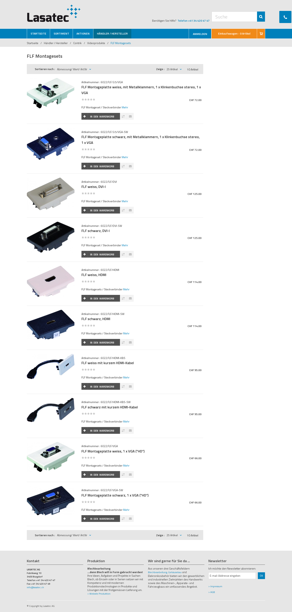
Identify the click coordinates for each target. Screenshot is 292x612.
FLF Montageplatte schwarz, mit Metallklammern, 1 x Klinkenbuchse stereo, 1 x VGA (140, 139)
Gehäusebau (175, 572)
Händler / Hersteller (56, 43)
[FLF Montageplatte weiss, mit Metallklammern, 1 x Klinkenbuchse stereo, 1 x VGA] (50, 80)
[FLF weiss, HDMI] (50, 268)
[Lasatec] (54, 13)
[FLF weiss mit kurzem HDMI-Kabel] (50, 356)
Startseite (32, 43)
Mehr (125, 107)
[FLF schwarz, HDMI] (50, 312)
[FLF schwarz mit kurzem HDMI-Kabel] (50, 400)
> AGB (211, 592)
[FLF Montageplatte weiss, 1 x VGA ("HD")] (50, 444)
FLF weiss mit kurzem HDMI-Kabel (107, 363)
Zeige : (160, 69)
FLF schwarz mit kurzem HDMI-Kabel (109, 407)
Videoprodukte (96, 43)
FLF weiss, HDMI (93, 274)
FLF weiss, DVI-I (93, 186)
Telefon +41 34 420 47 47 (194, 20)
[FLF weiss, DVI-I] (50, 180)
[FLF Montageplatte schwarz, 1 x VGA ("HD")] (50, 488)
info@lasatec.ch (35, 587)
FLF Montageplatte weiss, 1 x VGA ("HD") (113, 451)
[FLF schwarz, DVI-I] (50, 224)
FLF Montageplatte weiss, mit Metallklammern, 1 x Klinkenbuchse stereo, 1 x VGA (141, 89)
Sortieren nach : (45, 69)
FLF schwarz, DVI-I (95, 230)
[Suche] (261, 17)
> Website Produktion (98, 594)
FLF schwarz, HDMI (95, 318)
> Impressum (215, 586)
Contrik (77, 43)
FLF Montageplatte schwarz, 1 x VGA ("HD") (115, 495)
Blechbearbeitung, (158, 572)
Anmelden (200, 34)
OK (261, 576)
